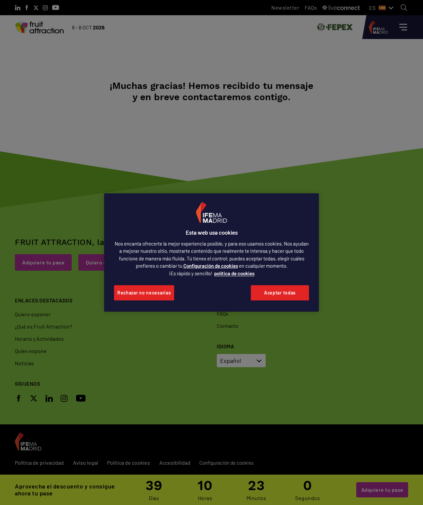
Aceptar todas (280, 292)
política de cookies (234, 273)
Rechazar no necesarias (144, 292)
